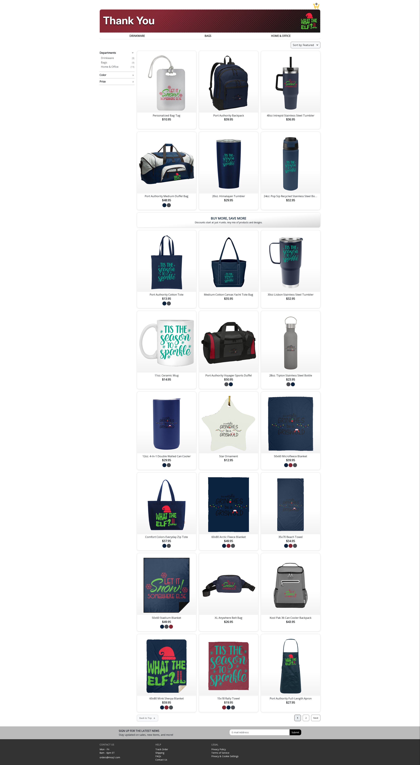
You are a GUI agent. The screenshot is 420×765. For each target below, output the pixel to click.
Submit (295, 732)
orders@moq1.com (110, 757)
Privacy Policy (218, 749)
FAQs (158, 756)
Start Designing (166, 106)
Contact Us (161, 759)
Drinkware (137, 36)
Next (315, 717)
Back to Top (147, 718)
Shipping (159, 752)
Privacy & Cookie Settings (225, 756)
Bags (208, 36)
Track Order (161, 749)
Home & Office (281, 36)
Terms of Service (220, 752)
